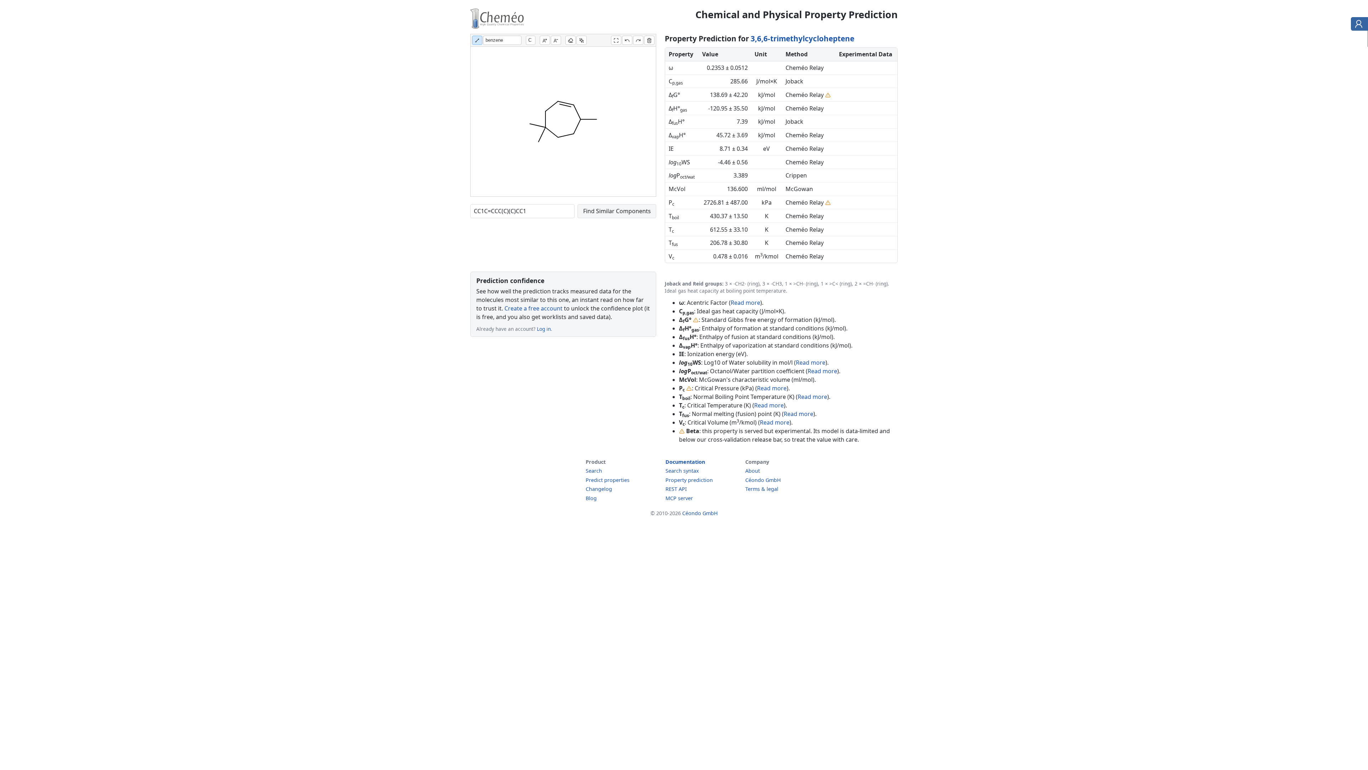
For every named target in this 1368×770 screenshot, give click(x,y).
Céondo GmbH (763, 480)
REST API (676, 489)
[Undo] (627, 40)
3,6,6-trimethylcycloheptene (802, 38)
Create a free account (533, 308)
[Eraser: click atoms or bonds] (570, 40)
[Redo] (638, 40)
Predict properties (607, 480)
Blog (591, 498)
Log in (544, 328)
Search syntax (682, 470)
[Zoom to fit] (616, 40)
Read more (745, 303)
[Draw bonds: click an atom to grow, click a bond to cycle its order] (477, 40)
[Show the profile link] (1357, 25)
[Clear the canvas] (649, 40)
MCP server (679, 498)
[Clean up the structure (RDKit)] (581, 40)
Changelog (599, 489)
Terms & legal (761, 489)
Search (594, 470)
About (752, 470)
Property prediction (689, 480)
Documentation (685, 461)
